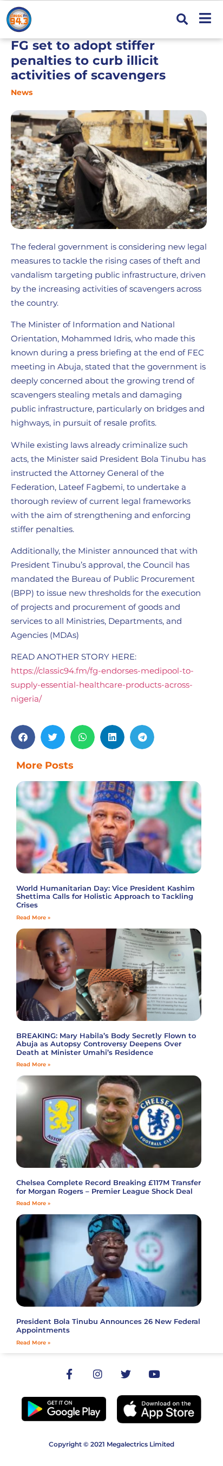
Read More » (33, 917)
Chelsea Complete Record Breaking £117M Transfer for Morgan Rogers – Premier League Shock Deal (108, 1186)
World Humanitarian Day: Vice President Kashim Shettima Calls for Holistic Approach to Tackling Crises (105, 896)
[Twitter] (125, 1374)
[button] (182, 20)
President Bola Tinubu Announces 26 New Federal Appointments (108, 1325)
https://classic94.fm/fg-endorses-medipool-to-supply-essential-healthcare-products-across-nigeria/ (102, 684)
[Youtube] (153, 1374)
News (21, 92)
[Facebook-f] (69, 1374)
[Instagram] (97, 1374)
